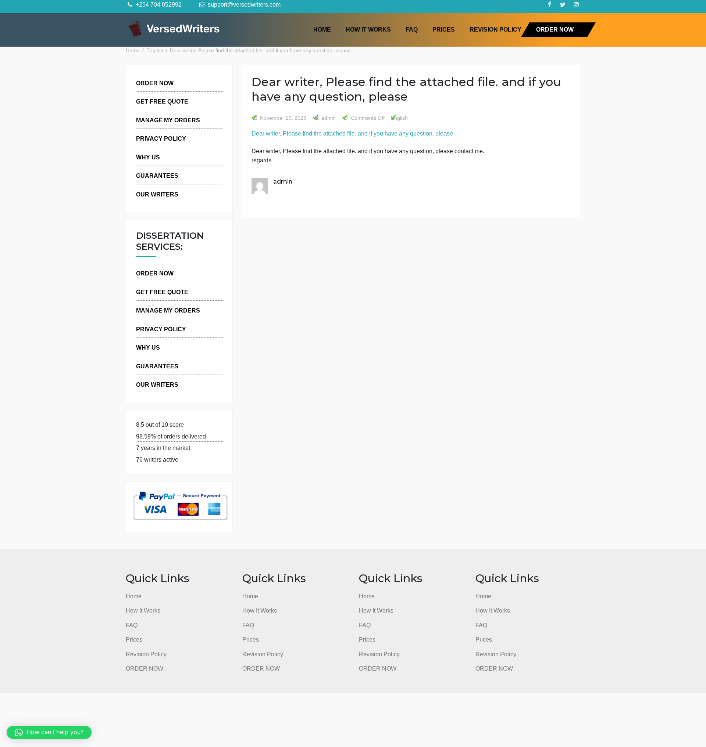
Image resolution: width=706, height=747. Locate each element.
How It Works (368, 29)
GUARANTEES (157, 175)
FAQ (412, 29)
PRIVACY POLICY (161, 138)
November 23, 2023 (283, 118)
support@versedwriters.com (243, 4)
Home (322, 29)
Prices (443, 29)
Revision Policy (495, 29)
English (399, 118)
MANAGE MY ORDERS (168, 120)
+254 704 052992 (158, 4)
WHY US (148, 157)
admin (328, 118)
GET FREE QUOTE (162, 101)
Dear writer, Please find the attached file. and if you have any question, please (352, 133)
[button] (49, 732)
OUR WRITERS (157, 194)
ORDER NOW (555, 29)
